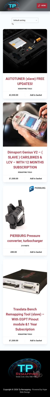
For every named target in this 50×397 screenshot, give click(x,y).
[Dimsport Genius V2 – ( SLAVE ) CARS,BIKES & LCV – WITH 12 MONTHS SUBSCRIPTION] (25, 125)
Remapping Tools (25, 89)
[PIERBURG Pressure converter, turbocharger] (25, 208)
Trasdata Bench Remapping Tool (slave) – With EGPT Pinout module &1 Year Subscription (25, 319)
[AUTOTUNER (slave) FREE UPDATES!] (25, 51)
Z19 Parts (25, 246)
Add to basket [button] (36, 95)
